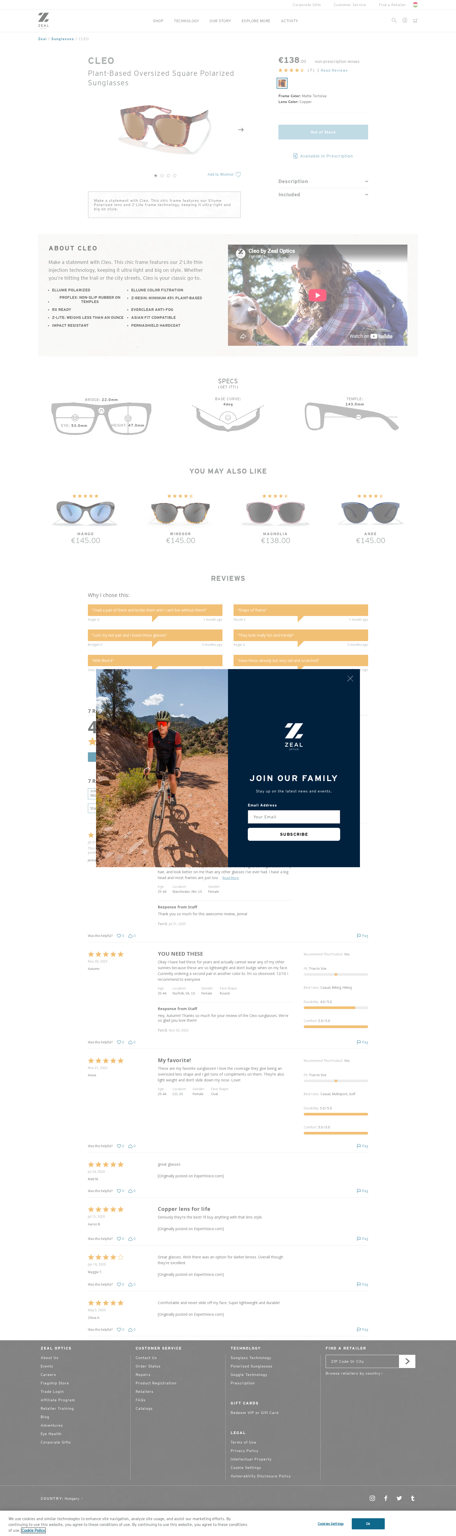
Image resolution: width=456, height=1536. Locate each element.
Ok (368, 1524)
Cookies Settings (331, 1524)
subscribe (294, 834)
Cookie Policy (33, 1530)
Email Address (262, 805)
